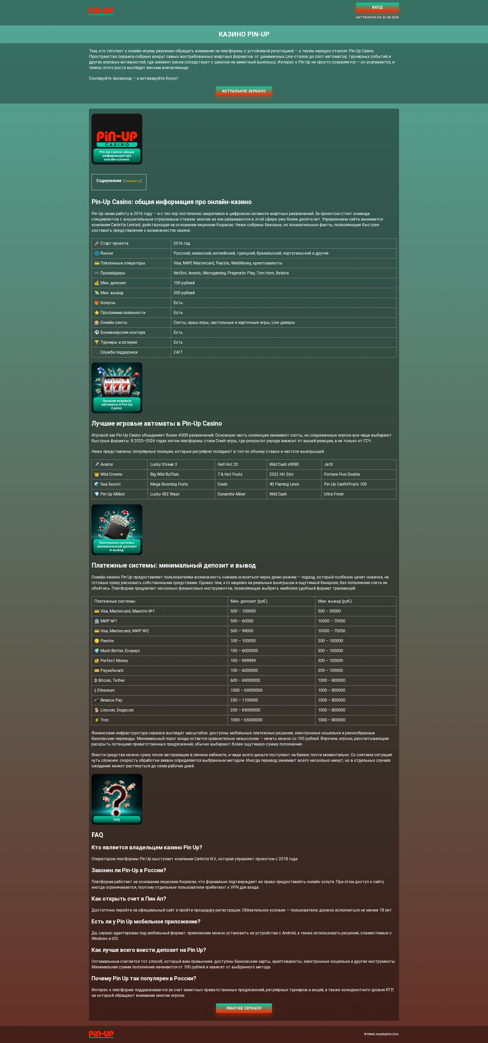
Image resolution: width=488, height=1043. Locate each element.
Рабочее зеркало (244, 1008)
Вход (377, 7)
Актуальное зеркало (244, 91)
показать (132, 181)
